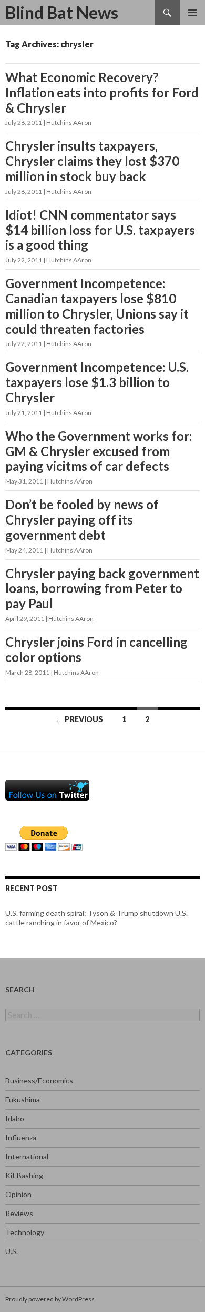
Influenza (20, 1137)
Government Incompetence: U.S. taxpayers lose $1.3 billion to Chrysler (97, 382)
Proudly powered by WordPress (50, 1299)
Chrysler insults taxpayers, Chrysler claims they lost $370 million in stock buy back (92, 161)
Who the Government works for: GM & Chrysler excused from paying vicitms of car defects (98, 451)
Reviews (19, 1213)
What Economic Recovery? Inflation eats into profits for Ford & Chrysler (102, 92)
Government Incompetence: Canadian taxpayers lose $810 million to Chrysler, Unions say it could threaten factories (97, 305)
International (26, 1156)
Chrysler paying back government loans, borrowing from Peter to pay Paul (102, 588)
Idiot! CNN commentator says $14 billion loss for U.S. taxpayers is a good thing (100, 230)
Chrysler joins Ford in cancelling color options (96, 649)
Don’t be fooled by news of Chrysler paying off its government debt (82, 519)
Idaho (14, 1118)
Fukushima (22, 1099)
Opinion (18, 1194)
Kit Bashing (24, 1175)
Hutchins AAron (68, 122)
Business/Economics (39, 1080)
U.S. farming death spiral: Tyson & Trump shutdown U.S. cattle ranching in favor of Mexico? (96, 918)
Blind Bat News (61, 12)
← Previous (79, 719)
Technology (24, 1232)
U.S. (11, 1251)
